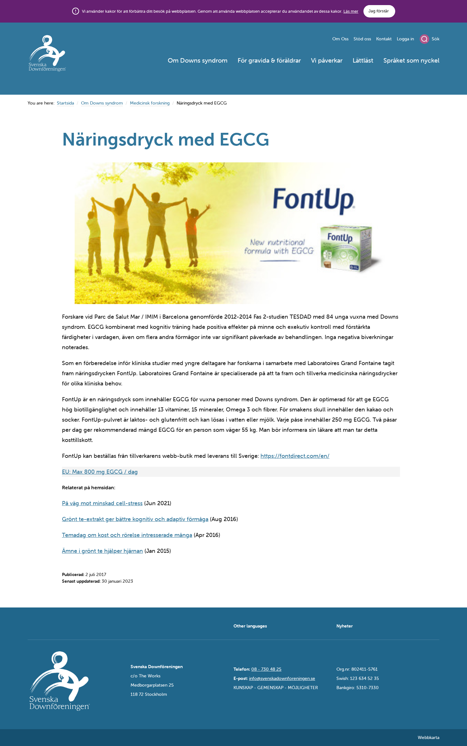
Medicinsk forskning (150, 103)
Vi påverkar (326, 60)
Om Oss (340, 39)
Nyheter (344, 626)
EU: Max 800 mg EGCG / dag (100, 471)
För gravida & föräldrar (269, 60)
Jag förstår (379, 11)
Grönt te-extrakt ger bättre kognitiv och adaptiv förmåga (135, 519)
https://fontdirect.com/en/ (295, 455)
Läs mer (350, 11)
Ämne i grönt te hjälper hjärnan (102, 550)
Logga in (405, 39)
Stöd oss (362, 39)
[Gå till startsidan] (70, 54)
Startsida (65, 103)
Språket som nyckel (411, 60)
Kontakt (384, 39)
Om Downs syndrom (197, 60)
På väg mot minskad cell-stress (102, 503)
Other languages (250, 626)
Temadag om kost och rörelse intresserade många (127, 535)
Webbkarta (428, 737)
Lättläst (363, 60)
